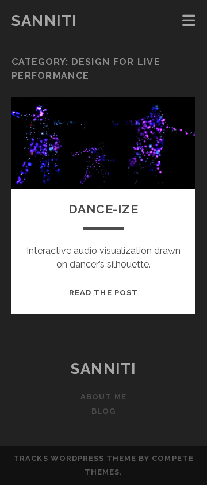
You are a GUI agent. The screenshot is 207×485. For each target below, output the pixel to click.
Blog (103, 411)
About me (103, 396)
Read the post (103, 292)
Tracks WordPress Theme (74, 458)
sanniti (44, 20)
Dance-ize (103, 209)
